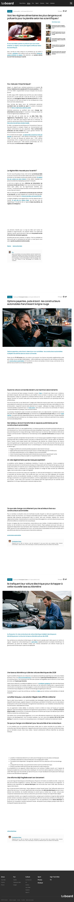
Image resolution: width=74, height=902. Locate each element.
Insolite (15, 879)
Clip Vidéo (3, 879)
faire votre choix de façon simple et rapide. (18, 123)
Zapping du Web (17, 882)
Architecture (28, 879)
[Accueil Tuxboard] (7, 3)
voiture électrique (11, 831)
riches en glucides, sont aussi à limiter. (31, 196)
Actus (28, 3)
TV (51, 880)
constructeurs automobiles (16, 361)
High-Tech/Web (54, 877)
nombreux (15, 53)
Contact (18, 899)
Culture (42, 3)
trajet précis (32, 407)
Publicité (27, 890)
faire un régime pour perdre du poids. (21, 107)
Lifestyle (52, 3)
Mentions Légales (12, 899)
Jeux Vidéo (28, 887)
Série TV (27, 892)
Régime (9, 246)
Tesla (40, 393)
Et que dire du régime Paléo (20, 200)
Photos (2, 885)
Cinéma (3, 882)
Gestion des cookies (29, 899)
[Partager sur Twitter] (66, 11)
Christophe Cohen (23, 297)
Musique (40, 883)
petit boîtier (35, 642)
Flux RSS (23, 899)
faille (38, 691)
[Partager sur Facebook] (64, 11)
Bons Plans (22, 3)
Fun (33, 3)
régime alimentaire (17, 246)
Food (47, 3)
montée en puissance (44, 683)
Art (26, 882)
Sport (37, 3)
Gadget (15, 885)
